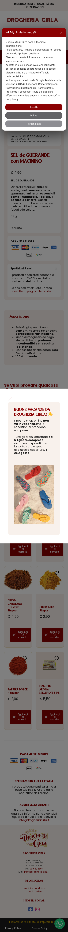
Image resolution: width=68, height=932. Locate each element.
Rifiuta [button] (33, 115)
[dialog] (34, 79)
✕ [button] (61, 32)
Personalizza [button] (34, 123)
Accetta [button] (33, 107)
